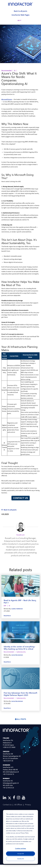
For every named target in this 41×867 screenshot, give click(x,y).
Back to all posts (10, 510)
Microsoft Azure (6, 99)
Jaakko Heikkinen (17, 609)
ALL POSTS (21, 719)
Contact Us (7, 804)
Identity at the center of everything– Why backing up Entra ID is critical (19, 647)
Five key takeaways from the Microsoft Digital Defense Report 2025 (20, 693)
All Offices (18, 804)
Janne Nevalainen (17, 655)
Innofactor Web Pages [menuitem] (20, 15)
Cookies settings (20, 848)
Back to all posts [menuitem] (20, 11)
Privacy (28, 804)
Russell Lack (20, 535)
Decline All (20, 859)
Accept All (20, 853)
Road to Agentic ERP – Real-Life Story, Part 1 (20, 601)
